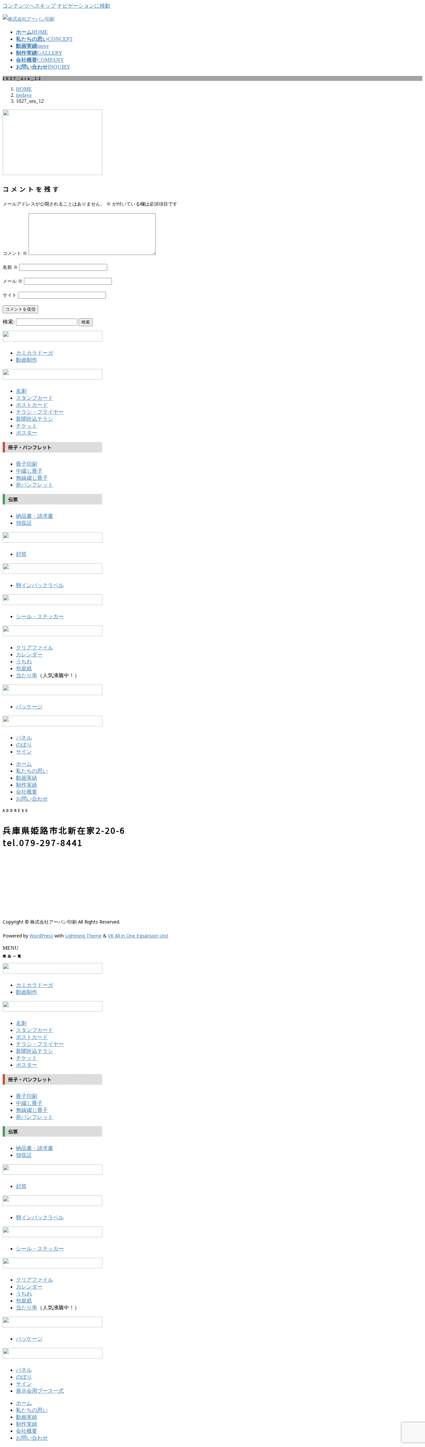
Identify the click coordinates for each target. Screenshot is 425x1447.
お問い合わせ (32, 799)
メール (13, 281)
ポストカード (32, 405)
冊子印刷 (26, 464)
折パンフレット (34, 485)
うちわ (24, 661)
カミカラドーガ (34, 353)
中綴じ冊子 (29, 471)
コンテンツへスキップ (29, 6)
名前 (10, 267)
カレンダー (29, 654)
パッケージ (29, 706)
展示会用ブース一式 (40, 1391)
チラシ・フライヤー (40, 412)
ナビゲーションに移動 (83, 6)
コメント (15, 253)
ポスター (26, 433)
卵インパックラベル (40, 585)
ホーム (24, 764)
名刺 (21, 391)
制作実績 (26, 785)
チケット (26, 426)
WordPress (41, 936)
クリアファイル (34, 647)
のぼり (24, 745)
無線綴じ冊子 (32, 478)
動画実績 (26, 778)
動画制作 (26, 360)
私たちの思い (32, 771)
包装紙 (24, 668)
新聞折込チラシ (34, 419)
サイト (10, 295)
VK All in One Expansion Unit (138, 936)
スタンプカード (34, 398)
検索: (9, 322)
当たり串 (26, 675)
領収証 (24, 523)
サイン (24, 751)
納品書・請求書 (34, 516)
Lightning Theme (83, 936)
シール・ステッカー (40, 616)
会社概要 (26, 792)
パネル (24, 738)
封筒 (21, 554)
